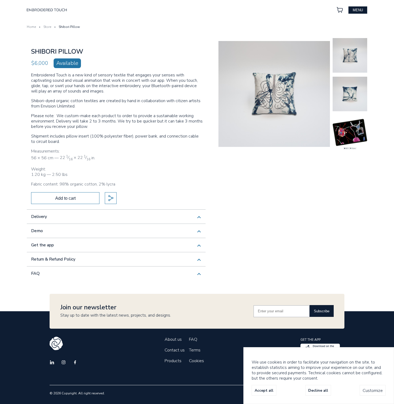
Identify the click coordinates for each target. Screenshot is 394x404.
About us (173, 339)
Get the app (42, 245)
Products (173, 361)
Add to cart (65, 198)
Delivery (39, 216)
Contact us (175, 350)
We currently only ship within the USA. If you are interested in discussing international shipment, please (110, 219)
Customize (373, 391)
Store (47, 27)
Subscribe (321, 311)
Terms (194, 350)
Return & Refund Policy (53, 259)
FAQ (35, 273)
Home (31, 27)
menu (358, 10)
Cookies (196, 361)
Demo (37, 230)
